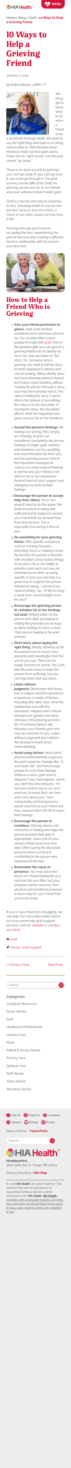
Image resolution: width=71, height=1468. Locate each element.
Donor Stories (16, 1011)
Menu (56, 4)
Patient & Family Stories (23, 1050)
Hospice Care (16, 1035)
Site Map (40, 1173)
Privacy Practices (18, 1173)
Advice (15, 947)
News (10, 1042)
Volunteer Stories (18, 1089)
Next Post (55, 965)
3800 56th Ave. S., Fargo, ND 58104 (31, 1165)
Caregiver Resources (21, 1004)
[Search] (61, 985)
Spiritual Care (16, 1066)
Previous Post (19, 965)
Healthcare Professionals (24, 1027)
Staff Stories (15, 1073)
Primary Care (15, 1058)
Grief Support (31, 947)
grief (48, 342)
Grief (13, 939)
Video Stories (16, 1081)
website (37, 925)
